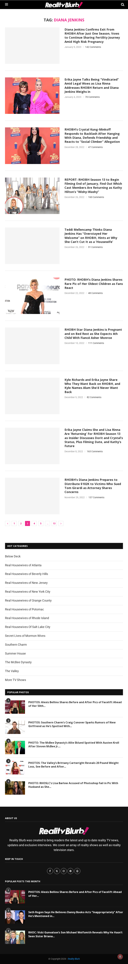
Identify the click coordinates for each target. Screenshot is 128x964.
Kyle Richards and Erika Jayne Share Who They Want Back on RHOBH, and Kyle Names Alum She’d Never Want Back (92, 386)
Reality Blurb (74, 958)
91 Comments (95, 247)
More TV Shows (15, 680)
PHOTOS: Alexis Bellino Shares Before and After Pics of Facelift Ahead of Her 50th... (75, 704)
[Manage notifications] (120, 956)
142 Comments (93, 47)
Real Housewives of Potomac (24, 609)
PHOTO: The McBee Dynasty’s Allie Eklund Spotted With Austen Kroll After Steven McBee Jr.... (73, 744)
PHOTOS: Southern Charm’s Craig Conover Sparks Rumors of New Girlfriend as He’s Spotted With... (72, 724)
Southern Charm (16, 644)
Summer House (15, 653)
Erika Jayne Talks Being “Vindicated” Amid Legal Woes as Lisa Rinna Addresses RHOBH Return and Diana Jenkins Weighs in (91, 85)
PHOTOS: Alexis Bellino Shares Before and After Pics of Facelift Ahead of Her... (75, 893)
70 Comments (92, 97)
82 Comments (94, 397)
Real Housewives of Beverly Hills (26, 574)
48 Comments (95, 293)
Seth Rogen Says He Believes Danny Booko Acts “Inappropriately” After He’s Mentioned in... (75, 914)
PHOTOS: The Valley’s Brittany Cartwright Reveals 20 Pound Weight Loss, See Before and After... (73, 764)
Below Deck (12, 556)
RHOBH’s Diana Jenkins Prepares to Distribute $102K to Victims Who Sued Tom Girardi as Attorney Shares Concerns (92, 486)
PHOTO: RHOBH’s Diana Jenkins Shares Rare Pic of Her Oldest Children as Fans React (93, 284)
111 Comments (96, 343)
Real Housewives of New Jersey (26, 582)
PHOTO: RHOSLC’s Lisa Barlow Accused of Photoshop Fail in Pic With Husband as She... (73, 785)
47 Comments (95, 147)
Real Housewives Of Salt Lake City (27, 627)
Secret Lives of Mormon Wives (25, 635)
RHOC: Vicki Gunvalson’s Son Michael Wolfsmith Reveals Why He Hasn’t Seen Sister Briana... (75, 934)
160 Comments (96, 197)
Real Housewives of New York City (27, 591)
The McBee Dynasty (18, 662)
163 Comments (95, 451)
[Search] (121, 4)
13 (54, 523)
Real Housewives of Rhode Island (27, 618)
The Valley (12, 671)
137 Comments (96, 497)
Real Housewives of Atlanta (23, 565)
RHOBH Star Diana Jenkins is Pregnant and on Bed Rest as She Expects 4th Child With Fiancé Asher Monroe (93, 334)
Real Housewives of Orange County (28, 600)
